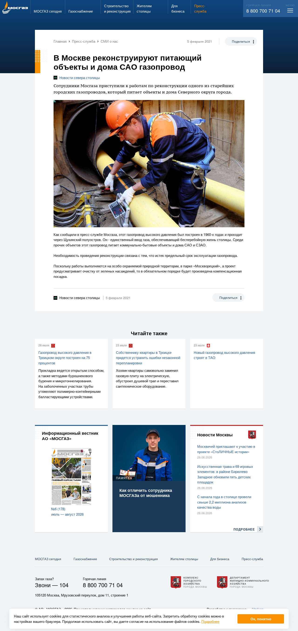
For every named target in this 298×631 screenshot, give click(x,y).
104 (63, 585)
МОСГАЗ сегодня (48, 558)
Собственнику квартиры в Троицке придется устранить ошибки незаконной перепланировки (148, 357)
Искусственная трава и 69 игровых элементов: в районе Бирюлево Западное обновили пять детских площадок (225, 474)
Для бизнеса (219, 558)
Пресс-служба (252, 558)
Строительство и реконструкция (133, 558)
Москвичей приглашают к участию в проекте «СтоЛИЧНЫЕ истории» (226, 449)
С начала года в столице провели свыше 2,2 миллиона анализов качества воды (224, 502)
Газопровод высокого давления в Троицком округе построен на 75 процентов (64, 357)
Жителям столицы (184, 558)
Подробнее (210, 621)
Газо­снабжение (85, 558)
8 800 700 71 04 (263, 10)
